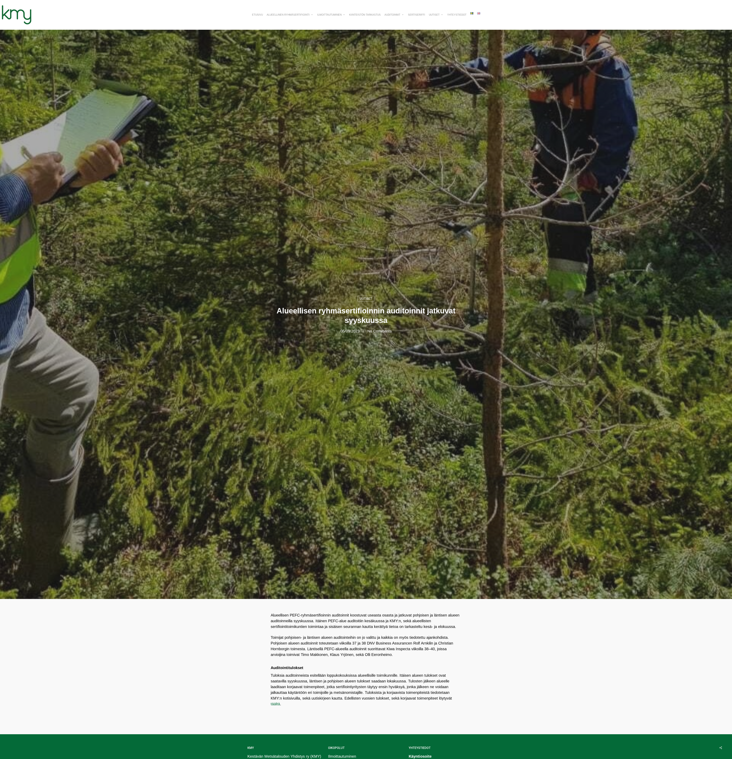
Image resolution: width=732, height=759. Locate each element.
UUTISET (366, 298)
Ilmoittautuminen (342, 756)
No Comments (379, 331)
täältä (275, 704)
